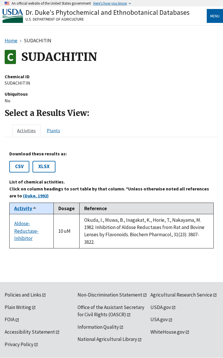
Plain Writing (18, 307)
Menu (215, 16)
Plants (53, 130)
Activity (25, 208)
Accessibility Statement (30, 332)
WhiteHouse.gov (167, 332)
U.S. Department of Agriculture (55, 19)
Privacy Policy (19, 344)
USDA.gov (160, 307)
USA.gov (159, 319)
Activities (26, 130)
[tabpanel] (111, 199)
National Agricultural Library (107, 339)
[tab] (26, 130)
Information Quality (98, 327)
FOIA (10, 319)
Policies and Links (23, 295)
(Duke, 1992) (36, 196)
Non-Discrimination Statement (110, 295)
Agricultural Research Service (181, 295)
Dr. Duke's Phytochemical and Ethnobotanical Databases (108, 12)
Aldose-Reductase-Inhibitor (26, 230)
